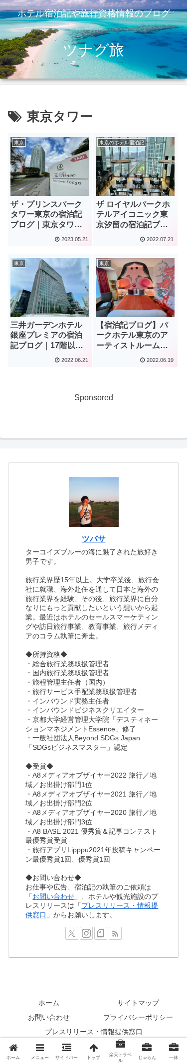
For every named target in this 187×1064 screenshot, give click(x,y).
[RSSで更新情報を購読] (115, 933)
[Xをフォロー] (71, 933)
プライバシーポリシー (138, 1017)
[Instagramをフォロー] (86, 933)
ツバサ (94, 538)
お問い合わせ (53, 896)
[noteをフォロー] (100, 933)
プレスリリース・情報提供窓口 (94, 1032)
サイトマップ (138, 1003)
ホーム (48, 1003)
